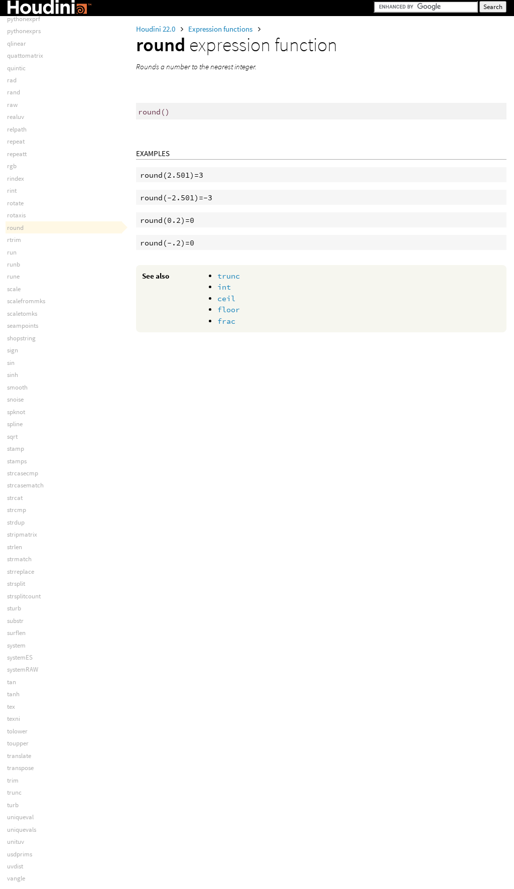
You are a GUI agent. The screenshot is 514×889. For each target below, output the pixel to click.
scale (14, 289)
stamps (17, 461)
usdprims (19, 854)
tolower (17, 731)
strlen (14, 547)
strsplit (16, 583)
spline (15, 424)
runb (13, 264)
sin (11, 362)
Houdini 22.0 (156, 29)
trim (13, 780)
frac (226, 321)
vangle (16, 878)
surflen (16, 632)
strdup (16, 522)
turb (13, 805)
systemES (20, 657)
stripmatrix (22, 534)
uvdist (15, 866)
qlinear (16, 43)
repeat (16, 141)
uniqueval (20, 817)
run (12, 252)
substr (15, 620)
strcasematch (25, 485)
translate (19, 755)
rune (13, 276)
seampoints (22, 325)
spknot (16, 412)
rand (13, 92)
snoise (15, 399)
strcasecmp (22, 473)
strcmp (16, 509)
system (16, 645)
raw (12, 104)
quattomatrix (25, 55)
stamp (15, 448)
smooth (17, 387)
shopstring (21, 338)
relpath (17, 129)
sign (12, 350)
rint (12, 190)
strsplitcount (24, 596)
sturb (14, 608)
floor (228, 309)
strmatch (19, 559)
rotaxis (16, 215)
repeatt (17, 154)
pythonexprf (23, 19)
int (224, 287)
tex (11, 706)
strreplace (20, 571)
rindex (15, 178)
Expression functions (221, 29)
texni (13, 718)
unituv (15, 841)
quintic (16, 68)
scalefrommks (26, 301)
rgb (12, 166)
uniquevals (21, 829)
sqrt (12, 436)
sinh (12, 374)
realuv (15, 116)
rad (12, 80)
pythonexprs (24, 31)
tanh (13, 694)
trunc (228, 276)
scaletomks (22, 313)
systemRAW (22, 669)
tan (11, 682)
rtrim (14, 239)
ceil (226, 298)
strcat (15, 497)
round (15, 227)
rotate (15, 203)
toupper (18, 743)
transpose (20, 768)
